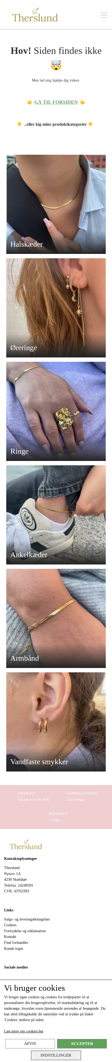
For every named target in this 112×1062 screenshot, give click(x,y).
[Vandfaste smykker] (56, 721)
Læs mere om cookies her (23, 1031)
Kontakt (10, 936)
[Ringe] (56, 411)
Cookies (10, 925)
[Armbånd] (56, 618)
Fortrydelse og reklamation (25, 931)
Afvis (30, 1043)
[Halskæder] (56, 204)
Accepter (82, 1043)
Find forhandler (16, 942)
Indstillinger (56, 1055)
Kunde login (13, 948)
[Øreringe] (56, 307)
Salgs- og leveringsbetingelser (27, 919)
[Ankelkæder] (56, 514)
